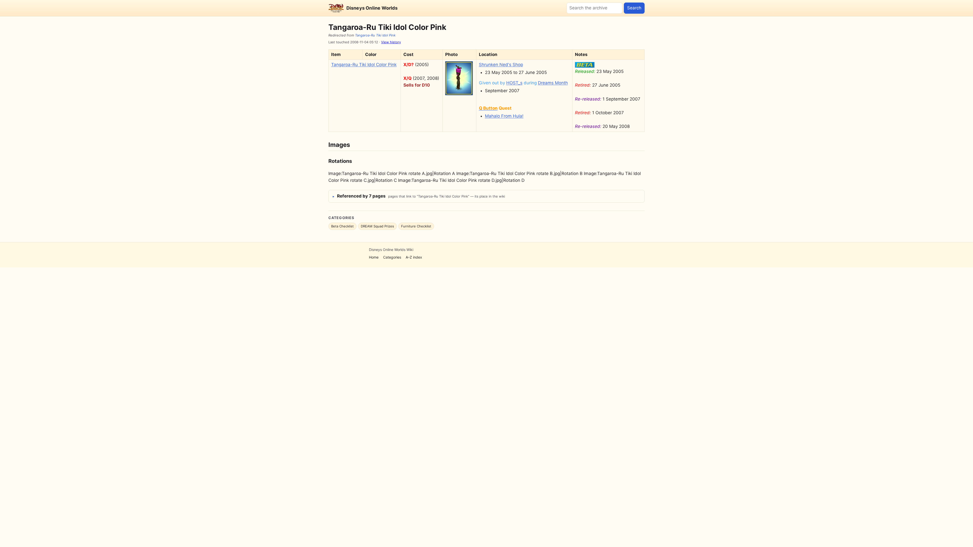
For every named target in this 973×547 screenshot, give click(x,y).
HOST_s (514, 82)
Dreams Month (553, 82)
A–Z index (414, 257)
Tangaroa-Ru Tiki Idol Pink (375, 35)
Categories (392, 257)
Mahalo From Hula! (504, 116)
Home (374, 257)
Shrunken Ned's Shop (501, 64)
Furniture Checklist (416, 226)
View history (391, 42)
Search (634, 7)
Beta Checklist (342, 226)
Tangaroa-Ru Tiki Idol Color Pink (364, 64)
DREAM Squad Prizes (377, 226)
